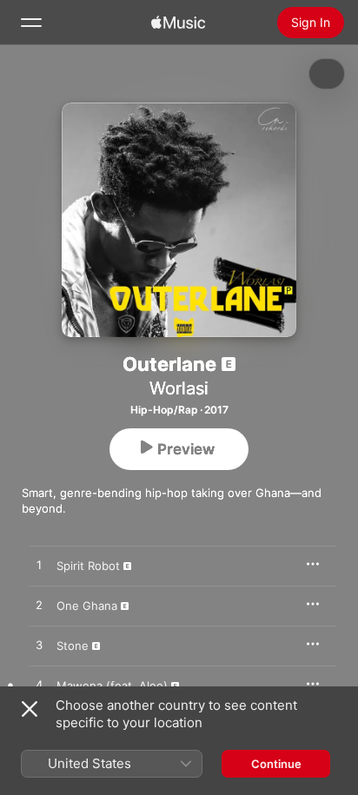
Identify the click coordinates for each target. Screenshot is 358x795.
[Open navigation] (31, 22)
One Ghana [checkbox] (86, 606)
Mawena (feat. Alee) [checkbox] (112, 685)
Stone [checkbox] (72, 646)
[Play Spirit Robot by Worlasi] (39, 565)
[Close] (29, 709)
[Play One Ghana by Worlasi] (39, 605)
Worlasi (179, 388)
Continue (276, 764)
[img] (178, 22)
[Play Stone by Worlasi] (39, 645)
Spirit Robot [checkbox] (88, 566)
